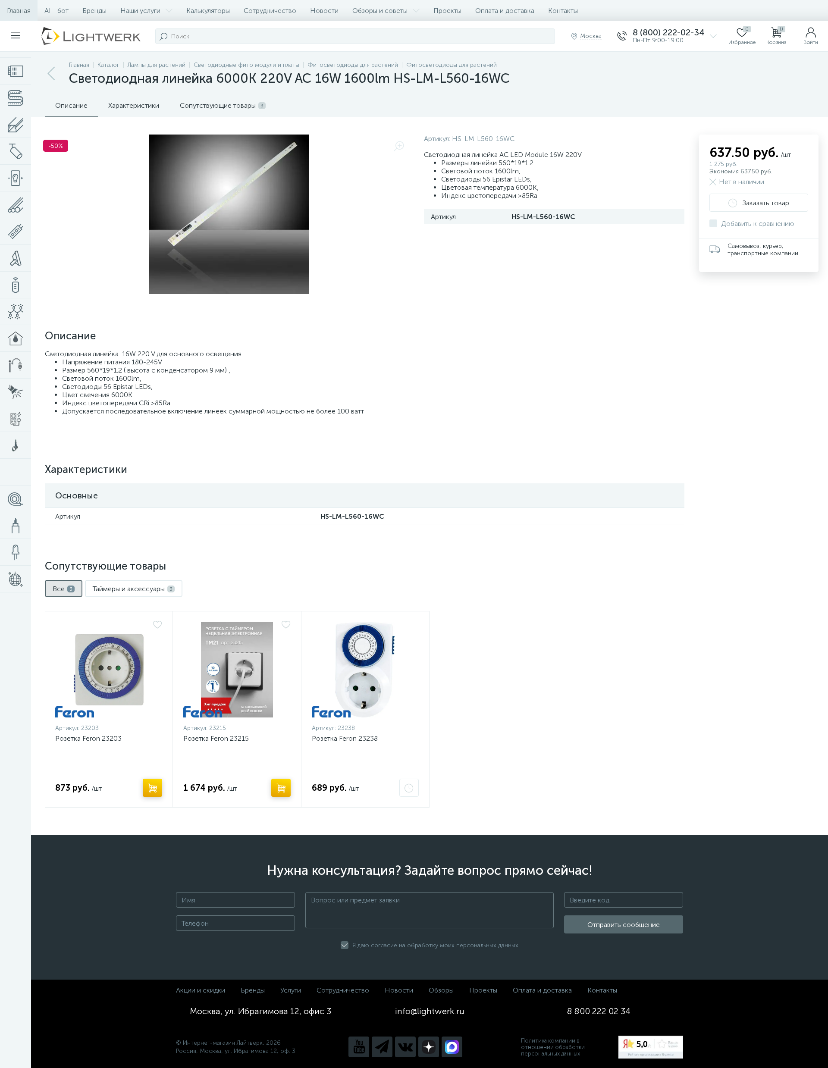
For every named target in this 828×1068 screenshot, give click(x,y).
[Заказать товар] (409, 788)
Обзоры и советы (380, 10)
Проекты (447, 10)
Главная (19, 10)
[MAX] (452, 1047)
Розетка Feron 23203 (88, 738)
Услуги (290, 990)
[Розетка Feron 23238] (365, 669)
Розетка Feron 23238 (345, 738)
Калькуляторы (208, 10)
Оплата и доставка (504, 10)
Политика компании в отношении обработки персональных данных (553, 1047)
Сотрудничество (270, 10)
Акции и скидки (200, 990)
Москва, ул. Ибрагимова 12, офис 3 (260, 1011)
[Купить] (152, 788)
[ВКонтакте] (405, 1047)
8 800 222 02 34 (598, 1011)
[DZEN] (428, 1047)
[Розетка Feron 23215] (236, 669)
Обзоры (441, 990)
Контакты (563, 10)
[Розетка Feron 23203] (108, 669)
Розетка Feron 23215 (216, 738)
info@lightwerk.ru (429, 1011)
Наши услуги (140, 10)
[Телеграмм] (382, 1047)
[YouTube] (358, 1047)
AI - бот (56, 10)
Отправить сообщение (623, 925)
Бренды (94, 10)
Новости (324, 10)
